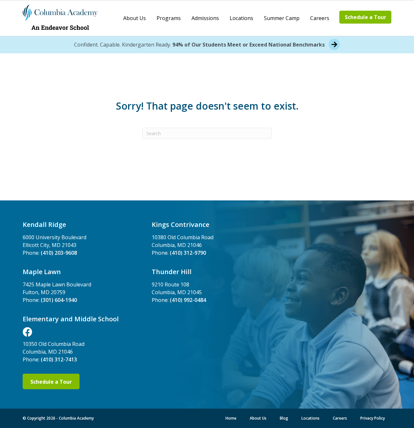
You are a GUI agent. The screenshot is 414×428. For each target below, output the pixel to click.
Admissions (205, 18)
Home (230, 418)
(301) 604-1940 (59, 300)
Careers (319, 18)
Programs (169, 18)
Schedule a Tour (365, 17)
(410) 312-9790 (188, 252)
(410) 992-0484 (188, 300)
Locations (241, 18)
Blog (284, 418)
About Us (134, 18)
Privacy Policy (372, 418)
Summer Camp (282, 18)
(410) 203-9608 (59, 252)
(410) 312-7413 (59, 359)
